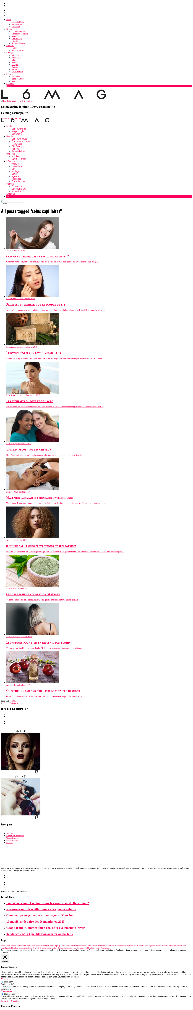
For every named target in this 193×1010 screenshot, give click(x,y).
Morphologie (17, 24)
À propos (10, 833)
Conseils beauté (18, 31)
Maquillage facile (16, 948)
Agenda (15, 67)
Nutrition (15, 48)
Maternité (15, 81)
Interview (15, 55)
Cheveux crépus (81, 946)
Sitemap (9, 843)
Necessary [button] (5, 979)
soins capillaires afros (119, 946)
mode (63, 946)
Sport (34, 948)
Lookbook (16, 27)
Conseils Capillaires (20, 34)
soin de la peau (41, 948)
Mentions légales (13, 840)
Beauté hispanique (55, 946)
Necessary (8, 982)
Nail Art (15, 41)
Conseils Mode (18, 22)
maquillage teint (6, 948)
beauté (179, 946)
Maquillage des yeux (160, 946)
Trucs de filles (17, 72)
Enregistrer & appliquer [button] (10, 1001)
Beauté (9, 29)
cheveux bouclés (82, 948)
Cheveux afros (91, 946)
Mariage (15, 62)
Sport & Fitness (18, 50)
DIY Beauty (17, 38)
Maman (9, 74)
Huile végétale (149, 946)
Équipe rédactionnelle (15, 835)
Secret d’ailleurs (18, 43)
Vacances (15, 69)
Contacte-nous (12, 838)
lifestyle (110, 946)
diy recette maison (132, 946)
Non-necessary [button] (7, 991)
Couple (15, 64)
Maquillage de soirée (93, 948)
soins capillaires (27, 948)
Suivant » (14, 703)
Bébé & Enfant (18, 79)
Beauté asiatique (44, 946)
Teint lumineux (105, 948)
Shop (8, 86)
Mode (8, 19)
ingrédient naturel (101, 946)
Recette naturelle (71, 946)
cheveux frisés (71, 948)
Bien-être (10, 45)
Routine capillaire (51, 948)
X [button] (9, 952)
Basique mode (62, 948)
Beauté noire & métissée (8, 946)
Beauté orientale (21, 946)
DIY (13, 60)
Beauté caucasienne (33, 946)
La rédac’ (10, 83)
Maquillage (16, 36)
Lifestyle (10, 53)
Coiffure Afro (172, 946)
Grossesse (16, 76)
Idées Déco (16, 57)
